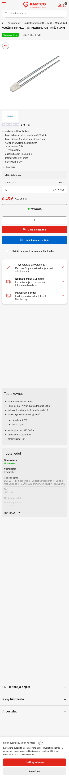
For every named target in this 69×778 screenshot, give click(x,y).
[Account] (60, 5)
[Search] (34, 14)
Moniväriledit (10, 483)
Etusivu (7, 480)
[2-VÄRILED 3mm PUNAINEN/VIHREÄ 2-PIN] (34, 74)
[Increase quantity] (63, 220)
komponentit (21, 480)
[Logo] (34, 5)
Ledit (58, 480)
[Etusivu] (3, 23)
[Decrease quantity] (5, 220)
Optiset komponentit (42, 480)
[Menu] (3, 4)
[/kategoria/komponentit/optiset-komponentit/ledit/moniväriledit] (5, 46)
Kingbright (9, 471)
